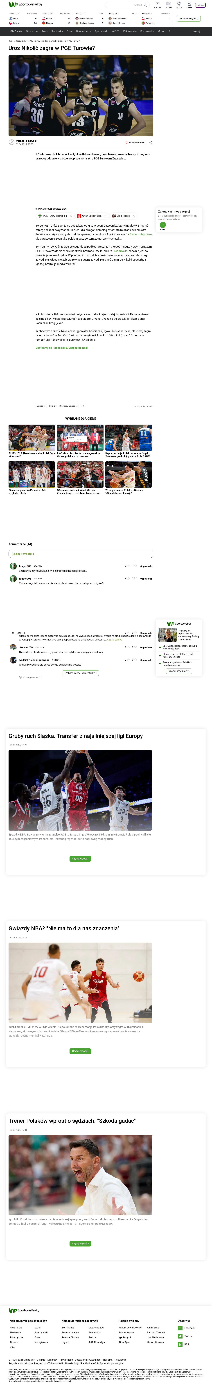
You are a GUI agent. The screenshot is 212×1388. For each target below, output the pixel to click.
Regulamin (120, 1359)
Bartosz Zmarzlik (156, 1332)
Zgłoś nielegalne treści (30, 677)
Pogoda (13, 1363)
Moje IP (78, 1363)
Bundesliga (95, 1332)
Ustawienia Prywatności (88, 1359)
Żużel (69, 31)
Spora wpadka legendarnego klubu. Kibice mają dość (180, 647)
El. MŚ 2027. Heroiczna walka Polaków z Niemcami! (32, 455)
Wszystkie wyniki (187, 18)
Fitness (14, 1342)
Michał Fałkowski (26, 140)
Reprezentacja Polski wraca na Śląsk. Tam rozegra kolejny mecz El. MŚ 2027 (127, 455)
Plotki (68, 1363)
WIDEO (116, 31)
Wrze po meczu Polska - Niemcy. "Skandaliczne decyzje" (124, 491)
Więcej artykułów (178, 671)
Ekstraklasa (68, 1327)
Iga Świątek (125, 1337)
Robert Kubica (126, 1332)
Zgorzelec (41, 406)
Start (11, 41)
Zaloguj (200, 5)
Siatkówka (57, 31)
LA (168, 31)
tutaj (69, 1381)
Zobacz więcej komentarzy (80, 673)
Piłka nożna (32, 31)
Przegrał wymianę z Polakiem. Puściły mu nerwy (177, 663)
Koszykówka (147, 31)
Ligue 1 (66, 1342)
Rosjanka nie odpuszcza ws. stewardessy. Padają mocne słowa (188, 635)
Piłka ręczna (130, 31)
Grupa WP (29, 1359)
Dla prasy (52, 1359)
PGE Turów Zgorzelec (38, 41)
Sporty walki (101, 31)
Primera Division (70, 1337)
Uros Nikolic (120, 251)
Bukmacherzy (83, 31)
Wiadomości (91, 1363)
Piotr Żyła (124, 1342)
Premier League (70, 1332)
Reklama (108, 1359)
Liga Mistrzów (96, 1327)
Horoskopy (26, 1363)
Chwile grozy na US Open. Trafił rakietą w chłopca (178, 655)
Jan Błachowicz (155, 1337)
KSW (12, 1347)
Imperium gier (115, 1363)
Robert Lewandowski (130, 1327)
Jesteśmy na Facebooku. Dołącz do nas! (62, 347)
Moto (161, 31)
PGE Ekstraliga (97, 1342)
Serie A (93, 1337)
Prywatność (66, 1359)
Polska (52, 406)
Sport (103, 1363)
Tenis (45, 31)
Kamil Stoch (153, 1327)
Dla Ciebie (16, 31)
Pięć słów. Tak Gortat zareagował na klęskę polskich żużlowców (78, 455)
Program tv (40, 1363)
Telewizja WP (55, 1363)
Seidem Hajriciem (141, 234)
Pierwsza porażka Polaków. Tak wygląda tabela (27, 491)
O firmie (41, 1359)
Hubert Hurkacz (155, 1342)
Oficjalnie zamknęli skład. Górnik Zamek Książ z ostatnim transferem (78, 491)
